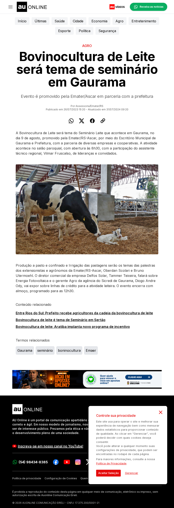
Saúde (60, 21)
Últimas (40, 21)
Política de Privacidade (111, 463)
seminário (45, 350)
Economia (99, 21)
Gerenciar (131, 473)
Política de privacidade (26, 478)
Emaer (91, 350)
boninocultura (69, 350)
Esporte (64, 31)
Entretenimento (144, 21)
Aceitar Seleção (108, 473)
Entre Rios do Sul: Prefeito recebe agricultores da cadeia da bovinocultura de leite (84, 313)
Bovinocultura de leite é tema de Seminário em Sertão (60, 320)
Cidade (78, 21)
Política (84, 31)
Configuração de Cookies (61, 478)
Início (22, 21)
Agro (119, 21)
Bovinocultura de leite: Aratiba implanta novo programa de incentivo (73, 326)
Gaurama (24, 350)
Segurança (107, 31)
